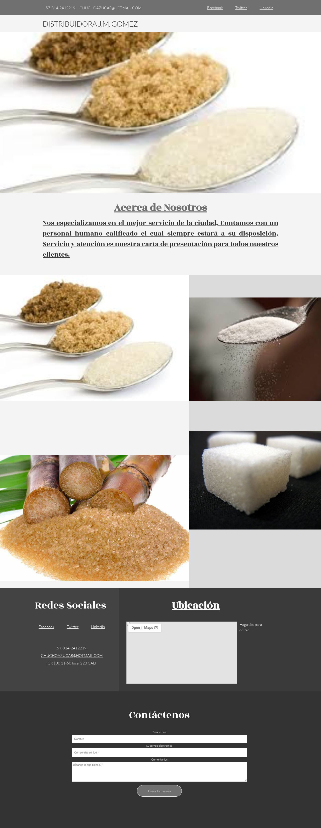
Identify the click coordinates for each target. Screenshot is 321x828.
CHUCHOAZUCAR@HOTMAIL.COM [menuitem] (110, 8)
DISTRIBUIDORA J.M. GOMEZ (90, 23)
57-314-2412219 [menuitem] (60, 8)
